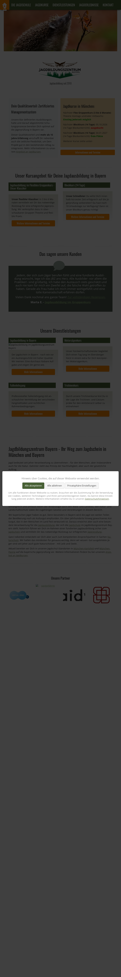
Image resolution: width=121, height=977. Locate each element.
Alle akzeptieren (33, 485)
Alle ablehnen (54, 485)
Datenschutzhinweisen (97, 498)
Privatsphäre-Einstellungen (81, 485)
